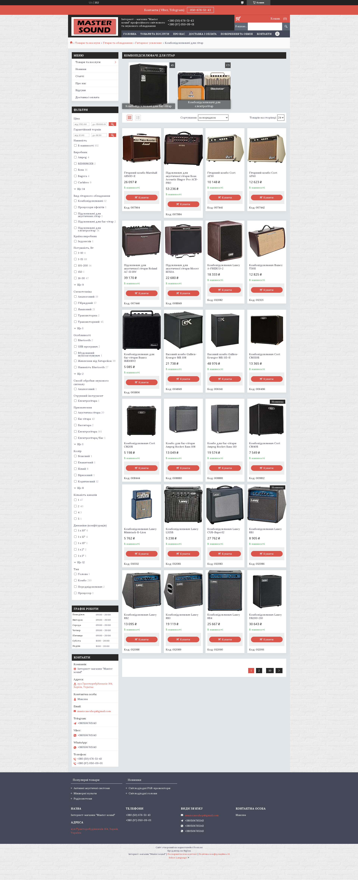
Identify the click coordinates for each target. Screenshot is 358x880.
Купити (144, 197)
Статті (80, 76)
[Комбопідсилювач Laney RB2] (141, 590)
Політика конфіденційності (214, 854)
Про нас (179, 34)
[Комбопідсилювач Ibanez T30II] (266, 241)
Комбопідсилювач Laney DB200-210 (265, 616)
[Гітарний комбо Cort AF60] (266, 148)
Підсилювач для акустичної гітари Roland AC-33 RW (140, 268)
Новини (81, 69)
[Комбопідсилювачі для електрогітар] (204, 85)
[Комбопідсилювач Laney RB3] (183, 590)
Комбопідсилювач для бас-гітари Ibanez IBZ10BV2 (139, 358)
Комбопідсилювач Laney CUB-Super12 (223, 530)
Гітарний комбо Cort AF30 (221, 174)
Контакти (264, 34)
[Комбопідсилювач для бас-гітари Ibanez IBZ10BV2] (141, 330)
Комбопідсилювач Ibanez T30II (265, 266)
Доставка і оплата (203, 34)
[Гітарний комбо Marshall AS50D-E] (141, 148)
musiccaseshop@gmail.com (94, 711)
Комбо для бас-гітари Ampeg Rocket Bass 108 (180, 445)
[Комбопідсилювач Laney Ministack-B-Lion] (141, 504)
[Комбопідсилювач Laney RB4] (224, 590)
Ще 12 (81, 562)
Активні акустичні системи (92, 788)
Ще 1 (80, 328)
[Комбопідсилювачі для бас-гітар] (148, 85)
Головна (129, 34)
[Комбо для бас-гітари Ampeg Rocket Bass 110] (224, 419)
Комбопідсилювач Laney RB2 (140, 616)
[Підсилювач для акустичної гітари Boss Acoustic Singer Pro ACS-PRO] (183, 148)
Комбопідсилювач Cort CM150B (264, 356)
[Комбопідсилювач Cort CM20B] (141, 419)
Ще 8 (80, 487)
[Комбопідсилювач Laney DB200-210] (266, 590)
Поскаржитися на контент (182, 854)
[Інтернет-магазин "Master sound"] (95, 26)
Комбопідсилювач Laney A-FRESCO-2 (223, 266)
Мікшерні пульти (85, 793)
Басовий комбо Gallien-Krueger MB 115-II (222, 356)
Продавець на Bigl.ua (179, 850)
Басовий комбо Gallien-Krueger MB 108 (181, 356)
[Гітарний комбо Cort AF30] (224, 148)
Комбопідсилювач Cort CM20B (139, 445)
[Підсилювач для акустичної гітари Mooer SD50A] (183, 241)
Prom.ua (197, 847)
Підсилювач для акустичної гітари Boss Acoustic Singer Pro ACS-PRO (182, 177)
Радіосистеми (83, 798)
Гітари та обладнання (118, 43)
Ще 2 (80, 373)
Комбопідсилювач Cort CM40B (264, 445)
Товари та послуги (154, 34)
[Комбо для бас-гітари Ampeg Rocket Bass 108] (183, 419)
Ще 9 (80, 284)
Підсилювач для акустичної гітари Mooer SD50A (182, 268)
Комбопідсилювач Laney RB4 (223, 616)
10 (269, 670)
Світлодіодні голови (143, 793)
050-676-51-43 (200, 10)
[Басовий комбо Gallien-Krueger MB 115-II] (224, 330)
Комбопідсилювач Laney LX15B (182, 530)
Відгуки (81, 90)
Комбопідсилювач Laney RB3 (182, 616)
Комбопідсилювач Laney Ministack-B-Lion (140, 530)
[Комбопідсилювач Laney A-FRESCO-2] (224, 241)
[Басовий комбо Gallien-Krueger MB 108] (183, 330)
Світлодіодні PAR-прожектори (149, 788)
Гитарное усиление (148, 43)
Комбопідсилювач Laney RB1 (265, 530)
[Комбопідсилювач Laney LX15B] (183, 504)
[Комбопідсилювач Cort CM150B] (266, 330)
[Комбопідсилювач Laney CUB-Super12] (224, 504)
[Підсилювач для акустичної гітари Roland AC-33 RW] (141, 241)
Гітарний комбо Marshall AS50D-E (140, 174)
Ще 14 (81, 188)
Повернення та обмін (237, 34)
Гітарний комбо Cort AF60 (263, 174)
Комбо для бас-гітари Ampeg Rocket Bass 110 (222, 445)
